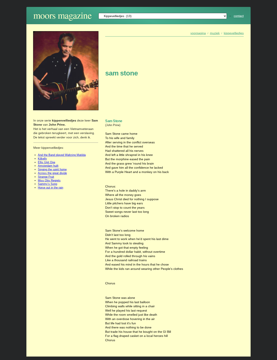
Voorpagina (198, 33)
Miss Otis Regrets (49, 180)
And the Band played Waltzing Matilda (62, 155)
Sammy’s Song (47, 184)
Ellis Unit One (46, 162)
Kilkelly (42, 158)
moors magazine (62, 15)
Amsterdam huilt (48, 165)
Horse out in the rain (50, 187)
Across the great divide (52, 173)
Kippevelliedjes (234, 33)
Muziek (215, 33)
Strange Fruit (46, 176)
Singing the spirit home (52, 169)
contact (239, 16)
